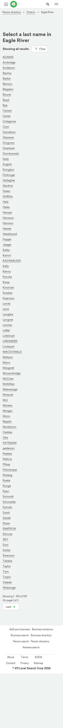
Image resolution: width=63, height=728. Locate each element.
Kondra (7, 276)
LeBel (6, 330)
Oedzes (7, 432)
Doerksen (9, 148)
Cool (6, 126)
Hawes (7, 228)
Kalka (6, 250)
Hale (5, 201)
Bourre (7, 94)
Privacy (24, 663)
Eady (6, 158)
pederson (9, 448)
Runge (7, 485)
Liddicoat (9, 335)
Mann (6, 362)
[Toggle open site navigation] (6, 4)
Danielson (9, 132)
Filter (42, 49)
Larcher (7, 325)
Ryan (6, 491)
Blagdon (8, 89)
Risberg (7, 475)
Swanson (9, 555)
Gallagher (9, 180)
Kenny (7, 271)
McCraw (8, 378)
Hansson (8, 217)
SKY (5, 539)
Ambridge (9, 62)
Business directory (41, 635)
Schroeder (9, 501)
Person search (21, 641)
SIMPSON (9, 528)
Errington (8, 169)
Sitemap (38, 663)
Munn (6, 416)
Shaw (6, 523)
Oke (5, 437)
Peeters (7, 453)
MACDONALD (12, 351)
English (7, 164)
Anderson (9, 67)
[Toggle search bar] (48, 4)
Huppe (7, 239)
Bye (5, 105)
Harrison (8, 223)
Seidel (7, 517)
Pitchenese (10, 469)
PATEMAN (9, 442)
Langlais (8, 314)
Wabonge (9, 587)
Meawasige (10, 389)
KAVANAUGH (12, 260)
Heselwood (10, 233)
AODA (38, 657)
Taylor (7, 566)
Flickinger (9, 175)
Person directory (40, 641)
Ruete (6, 480)
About (10, 657)
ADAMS (8, 57)
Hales (6, 207)
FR (56, 4)
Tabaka (7, 560)
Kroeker (7, 292)
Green (6, 191)
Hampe (7, 212)
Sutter (6, 550)
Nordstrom (9, 426)
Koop (6, 282)
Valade (7, 582)
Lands (6, 303)
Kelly (6, 266)
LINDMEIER (10, 341)
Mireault (8, 394)
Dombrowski (11, 153)
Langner (8, 319)
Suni (5, 544)
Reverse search (31, 647)
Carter (7, 116)
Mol (5, 400)
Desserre (8, 137)
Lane (6, 308)
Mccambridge (11, 373)
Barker (7, 78)
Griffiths (8, 196)
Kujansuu (8, 298)
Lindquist (8, 346)
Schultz (7, 507)
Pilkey (6, 464)
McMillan (9, 384)
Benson (7, 83)
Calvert (7, 110)
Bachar (7, 73)
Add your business (19, 629)
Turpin (7, 576)
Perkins (7, 459)
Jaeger (7, 244)
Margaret (8, 367)
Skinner (7, 534)
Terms (24, 657)
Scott (6, 512)
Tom (6, 571)
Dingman (9, 142)
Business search (20, 635)
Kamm (7, 255)
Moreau (7, 405)
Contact (10, 663)
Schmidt (8, 496)
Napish (7, 421)
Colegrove (9, 121)
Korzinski (8, 287)
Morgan (8, 410)
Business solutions (42, 629)
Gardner (8, 185)
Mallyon (8, 357)
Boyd (6, 99)
